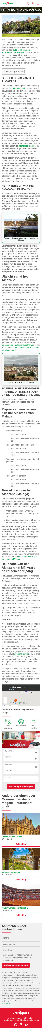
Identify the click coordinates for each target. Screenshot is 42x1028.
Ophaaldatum (9, 751)
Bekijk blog (21, 844)
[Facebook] (15, 1025)
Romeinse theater (26, 146)
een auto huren (21, 654)
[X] (26, 1025)
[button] (21, 830)
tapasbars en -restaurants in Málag (17, 345)
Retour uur (8, 770)
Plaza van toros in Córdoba (15, 908)
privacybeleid (6, 1003)
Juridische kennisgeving (28, 1020)
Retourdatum (9, 764)
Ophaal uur (8, 757)
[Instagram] (21, 1025)
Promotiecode (9, 778)
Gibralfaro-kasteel (17, 88)
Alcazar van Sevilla (11, 872)
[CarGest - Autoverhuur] (7, 6)
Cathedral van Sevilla (12, 837)
